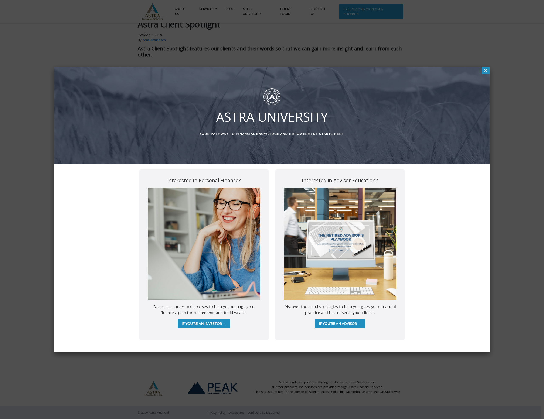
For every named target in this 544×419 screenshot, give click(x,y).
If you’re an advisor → (340, 323)
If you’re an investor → (204, 323)
